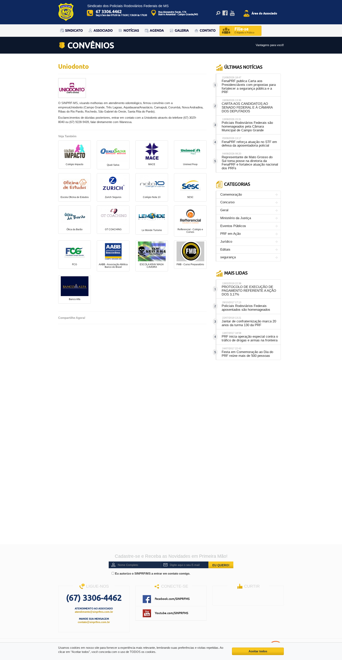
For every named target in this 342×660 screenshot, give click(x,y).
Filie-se (244, 30)
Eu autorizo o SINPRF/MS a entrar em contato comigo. (152, 573)
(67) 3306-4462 (94, 597)
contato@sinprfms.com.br (94, 622)
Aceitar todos (258, 651)
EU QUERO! (220, 565)
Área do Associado (264, 13)
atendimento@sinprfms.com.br (94, 611)
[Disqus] (132, 377)
